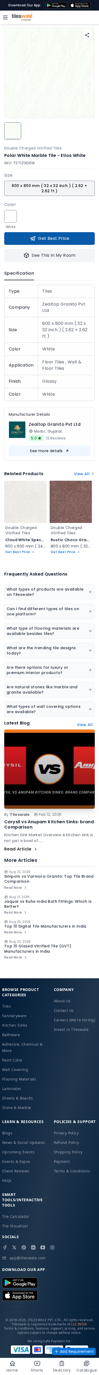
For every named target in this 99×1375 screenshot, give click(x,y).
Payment (62, 1161)
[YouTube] (42, 1247)
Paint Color (12, 1060)
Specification (19, 273)
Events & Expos (16, 1161)
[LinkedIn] (33, 1247)
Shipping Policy (68, 1151)
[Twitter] (14, 1247)
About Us (62, 1000)
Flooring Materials (19, 1079)
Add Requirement (77, 1351)
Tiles (6, 1006)
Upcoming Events (18, 1151)
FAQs (7, 1180)
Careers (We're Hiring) (74, 1019)
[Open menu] (5, 17)
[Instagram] (52, 1247)
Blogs (7, 1132)
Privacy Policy (66, 1132)
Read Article (17, 849)
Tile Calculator (15, 1216)
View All (81, 473)
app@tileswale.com (28, 1257)
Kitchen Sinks (14, 1025)
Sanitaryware (14, 1015)
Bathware (11, 1034)
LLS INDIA (79, 1324)
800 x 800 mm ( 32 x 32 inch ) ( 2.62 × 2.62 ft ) (49, 188)
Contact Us (64, 1010)
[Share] (87, 35)
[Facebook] (4, 1247)
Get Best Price (53, 238)
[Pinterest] (23, 1247)
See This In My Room (54, 255)
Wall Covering (15, 1069)
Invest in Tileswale (71, 1029)
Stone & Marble (16, 1107)
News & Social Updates (23, 1142)
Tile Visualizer (15, 1225)
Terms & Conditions (72, 1170)
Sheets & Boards (17, 1098)
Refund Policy (66, 1142)
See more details (46, 450)
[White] (10, 216)
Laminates (11, 1088)
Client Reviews (15, 1170)
